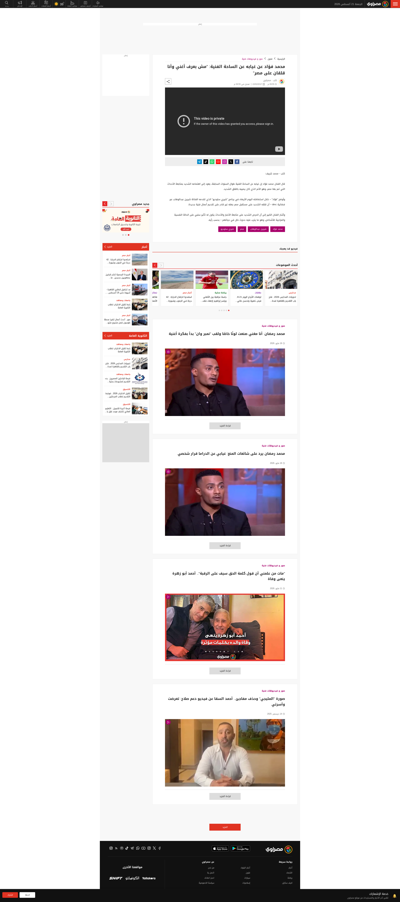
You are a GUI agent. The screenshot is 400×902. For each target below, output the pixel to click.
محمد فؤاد (278, 229)
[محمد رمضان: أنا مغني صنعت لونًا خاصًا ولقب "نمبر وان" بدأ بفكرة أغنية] (225, 384)
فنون (270, 59)
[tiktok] (126, 849)
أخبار (144, 246)
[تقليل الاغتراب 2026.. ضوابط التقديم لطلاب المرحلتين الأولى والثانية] (140, 393)
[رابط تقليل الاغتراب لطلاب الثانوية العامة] (140, 304)
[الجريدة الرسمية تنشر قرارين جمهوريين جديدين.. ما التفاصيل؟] (140, 274)
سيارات (247, 878)
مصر (242, 229)
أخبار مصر (126, 255)
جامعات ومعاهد (123, 300)
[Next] (154, 265)
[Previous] (161, 265)
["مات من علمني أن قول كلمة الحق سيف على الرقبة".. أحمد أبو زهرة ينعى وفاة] (225, 629)
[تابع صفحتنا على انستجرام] (224, 161)
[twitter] (154, 849)
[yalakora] (149, 878)
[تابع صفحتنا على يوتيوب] (218, 161)
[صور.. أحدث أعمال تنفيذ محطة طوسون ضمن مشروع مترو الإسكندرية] (140, 319)
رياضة (290, 878)
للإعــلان (19, 6)
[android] (240, 848)
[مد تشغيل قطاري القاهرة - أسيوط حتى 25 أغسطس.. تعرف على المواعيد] (140, 289)
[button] (395, 4)
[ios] (220, 848)
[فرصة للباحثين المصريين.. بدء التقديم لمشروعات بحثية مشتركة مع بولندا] (140, 378)
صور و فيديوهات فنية (252, 59)
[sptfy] (121, 849)
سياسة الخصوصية (206, 883)
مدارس (127, 359)
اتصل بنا (210, 873)
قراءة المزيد (225, 426)
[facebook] (159, 849)
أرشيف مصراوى (85, 6)
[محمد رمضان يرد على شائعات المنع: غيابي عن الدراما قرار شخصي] (225, 503)
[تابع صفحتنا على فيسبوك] (237, 161)
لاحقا (27, 895)
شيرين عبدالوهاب (258, 229)
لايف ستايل (287, 883)
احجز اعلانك (209, 878)
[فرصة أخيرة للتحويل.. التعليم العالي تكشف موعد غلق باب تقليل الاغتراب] (140, 408)
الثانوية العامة (138, 335)
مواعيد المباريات (97, 6)
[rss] (116, 849)
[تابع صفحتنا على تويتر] (230, 161)
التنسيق (126, 389)
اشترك (10, 895)
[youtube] (143, 849)
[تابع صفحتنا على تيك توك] (205, 161)
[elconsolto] (132, 878)
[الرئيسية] (377, 4)
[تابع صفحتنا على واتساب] (212, 161)
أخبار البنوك (245, 868)
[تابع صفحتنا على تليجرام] (199, 161)
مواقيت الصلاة (72, 6)
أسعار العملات (46, 6)
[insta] (149, 849)
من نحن (211, 868)
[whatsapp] (137, 849)
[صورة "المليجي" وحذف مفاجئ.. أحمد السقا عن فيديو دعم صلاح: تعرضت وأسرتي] (225, 754)
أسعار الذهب (33, 6)
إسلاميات (246, 883)
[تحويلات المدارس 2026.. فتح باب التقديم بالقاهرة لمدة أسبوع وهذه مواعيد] (140, 363)
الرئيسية (281, 59)
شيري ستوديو (227, 229)
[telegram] (132, 849)
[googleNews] (111, 849)
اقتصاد (289, 873)
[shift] (116, 878)
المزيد (225, 827)
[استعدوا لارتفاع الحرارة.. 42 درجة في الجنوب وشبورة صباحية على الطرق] (140, 259)
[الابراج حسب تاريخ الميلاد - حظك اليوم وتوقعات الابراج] (125, 220)
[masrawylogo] (276, 849)
